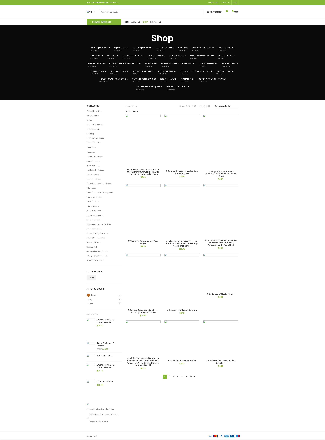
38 (186, 377)
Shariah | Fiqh (92, 247)
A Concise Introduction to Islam (182, 310)
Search (200, 12)
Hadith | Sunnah (93, 161)
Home (128, 106)
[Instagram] (193, 2)
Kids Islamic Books (94, 211)
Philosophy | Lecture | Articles (99, 224)
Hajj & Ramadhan (93, 165)
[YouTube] (197, 2)
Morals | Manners (94, 220)
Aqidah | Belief (92, 116)
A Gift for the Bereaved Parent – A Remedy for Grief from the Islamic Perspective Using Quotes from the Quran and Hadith (143, 361)
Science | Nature (93, 242)
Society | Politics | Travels (97, 251)
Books (89, 120)
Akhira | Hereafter (94, 111)
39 (191, 377)
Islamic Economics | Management (100, 192)
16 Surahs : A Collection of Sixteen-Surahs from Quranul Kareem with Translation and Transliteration (143, 171)
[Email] (190, 2)
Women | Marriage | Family (97, 256)
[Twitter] (184, 2)
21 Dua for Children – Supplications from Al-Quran (182, 172)
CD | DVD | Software (95, 125)
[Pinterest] (200, 2)
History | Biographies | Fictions (99, 183)
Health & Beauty (93, 174)
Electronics (91, 147)
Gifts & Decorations (95, 156)
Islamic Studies (93, 206)
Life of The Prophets (95, 215)
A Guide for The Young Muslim (182, 361)
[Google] (187, 2)
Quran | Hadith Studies (96, 238)
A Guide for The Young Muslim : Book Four (220, 362)
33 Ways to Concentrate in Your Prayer (143, 242)
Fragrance (91, 152)
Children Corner (93, 129)
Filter (91, 277)
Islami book (91, 188)
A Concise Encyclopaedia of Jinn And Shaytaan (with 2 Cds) (143, 311)
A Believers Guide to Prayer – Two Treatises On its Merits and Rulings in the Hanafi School (182, 243)
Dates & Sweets (93, 143)
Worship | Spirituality (95, 260)
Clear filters (133, 111)
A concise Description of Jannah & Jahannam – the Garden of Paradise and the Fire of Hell (221, 242)
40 (195, 377)
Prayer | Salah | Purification (97, 233)
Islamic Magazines (94, 197)
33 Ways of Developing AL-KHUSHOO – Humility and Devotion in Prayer (220, 173)
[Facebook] (181, 2)
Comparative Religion (95, 138)
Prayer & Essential (94, 229)
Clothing (90, 134)
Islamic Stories (92, 201)
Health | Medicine (94, 179)
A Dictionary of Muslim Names (220, 294)
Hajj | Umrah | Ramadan (96, 170)
